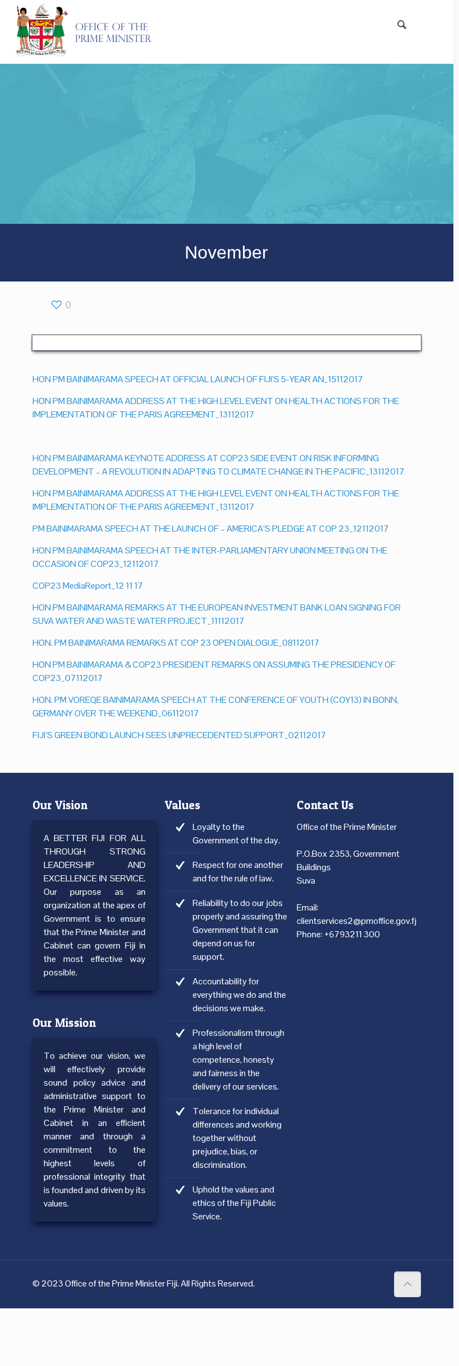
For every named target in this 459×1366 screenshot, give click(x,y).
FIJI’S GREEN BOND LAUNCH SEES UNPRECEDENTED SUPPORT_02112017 (179, 735)
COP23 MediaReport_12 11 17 (87, 586)
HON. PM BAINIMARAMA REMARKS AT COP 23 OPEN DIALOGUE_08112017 (176, 643)
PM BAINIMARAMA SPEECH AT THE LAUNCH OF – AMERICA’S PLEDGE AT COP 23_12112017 (210, 528)
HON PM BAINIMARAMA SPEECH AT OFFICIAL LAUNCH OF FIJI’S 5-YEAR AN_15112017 (197, 379)
